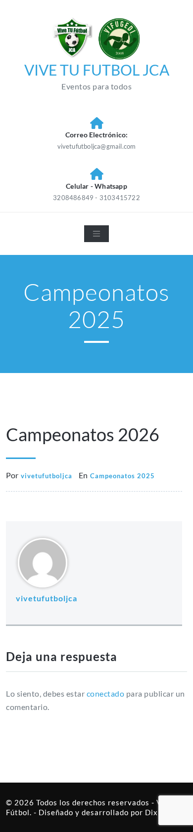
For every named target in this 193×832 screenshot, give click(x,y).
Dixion (157, 812)
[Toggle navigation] (96, 233)
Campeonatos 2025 (122, 476)
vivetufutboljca (46, 476)
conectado (106, 693)
